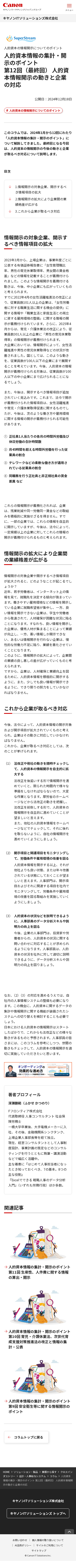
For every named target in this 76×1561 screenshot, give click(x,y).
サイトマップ (39, 1550)
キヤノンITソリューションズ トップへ (38, 1513)
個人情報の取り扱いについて (48, 1540)
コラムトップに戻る (28, 1437)
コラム (53, 1476)
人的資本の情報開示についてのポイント (34, 110)
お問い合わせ (20, 1540)
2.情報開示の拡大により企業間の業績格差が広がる (40, 202)
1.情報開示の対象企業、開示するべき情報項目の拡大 (40, 189)
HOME (6, 1472)
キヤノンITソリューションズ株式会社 (30, 18)
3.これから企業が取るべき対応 (37, 211)
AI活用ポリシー (23, 1545)
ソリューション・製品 (26, 1472)
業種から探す (49, 1472)
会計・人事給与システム (32, 1476)
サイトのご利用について (49, 1545)
